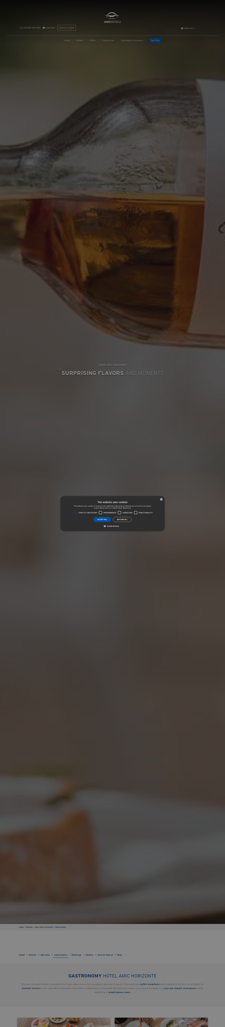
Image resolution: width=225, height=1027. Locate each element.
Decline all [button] (122, 519)
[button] (112, 526)
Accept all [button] (102, 519)
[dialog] (112, 513)
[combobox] (161, 499)
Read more (127, 508)
